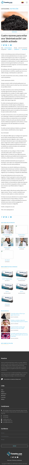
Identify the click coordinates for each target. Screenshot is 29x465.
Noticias (2, 399)
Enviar (14, 446)
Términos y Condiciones (17, 460)
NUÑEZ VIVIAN (7, 247)
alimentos (17, 49)
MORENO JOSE (21, 247)
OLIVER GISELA (21, 234)
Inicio (2, 389)
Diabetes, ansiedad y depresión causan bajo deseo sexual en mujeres (19, 320)
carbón (10, 49)
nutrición (24, 49)
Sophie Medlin (8, 48)
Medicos (2, 391)
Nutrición (14, 9)
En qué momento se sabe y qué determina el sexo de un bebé (18, 327)
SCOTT (7, 291)
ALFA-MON (7, 304)
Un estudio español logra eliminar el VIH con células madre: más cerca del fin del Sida (19, 335)
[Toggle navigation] (27, 2)
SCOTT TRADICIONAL (7, 279)
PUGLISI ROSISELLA (7, 234)
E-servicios (3, 397)
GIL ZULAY (7, 260)
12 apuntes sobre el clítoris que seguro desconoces (18, 314)
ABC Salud (3, 395)
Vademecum (3, 393)
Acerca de (9, 460)
